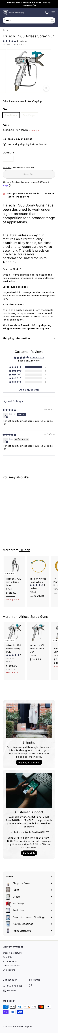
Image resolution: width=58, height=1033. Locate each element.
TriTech (7, 44)
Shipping (7, 167)
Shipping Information (29, 762)
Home (5, 30)
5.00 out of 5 (37, 357)
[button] (10, 41)
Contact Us (29, 853)
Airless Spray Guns (33, 617)
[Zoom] (46, 88)
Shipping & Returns (12, 952)
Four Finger (29, 115)
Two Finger (11, 115)
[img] (9, 410)
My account (9, 969)
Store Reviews (10, 961)
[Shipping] (29, 721)
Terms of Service (11, 965)
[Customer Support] (29, 790)
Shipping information (16, 338)
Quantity (8, 152)
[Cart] (46, 12)
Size (5, 109)
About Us (7, 957)
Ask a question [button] (29, 389)
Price (6, 125)
